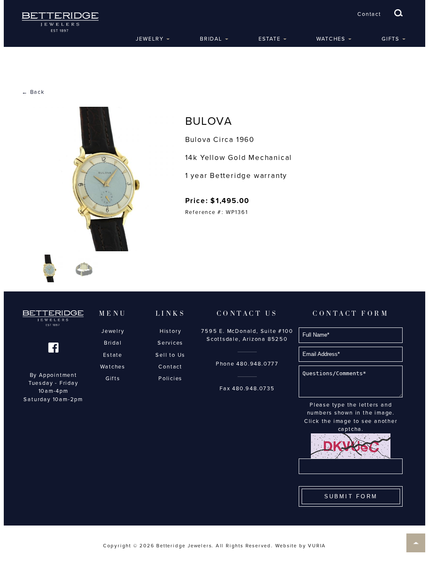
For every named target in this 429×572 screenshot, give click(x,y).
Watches (331, 39)
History (170, 331)
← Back (33, 92)
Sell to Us (170, 355)
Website (286, 546)
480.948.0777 (257, 364)
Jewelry (150, 39)
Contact (369, 14)
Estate (269, 39)
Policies (170, 378)
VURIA (317, 546)
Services (170, 343)
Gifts (391, 39)
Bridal (211, 39)
